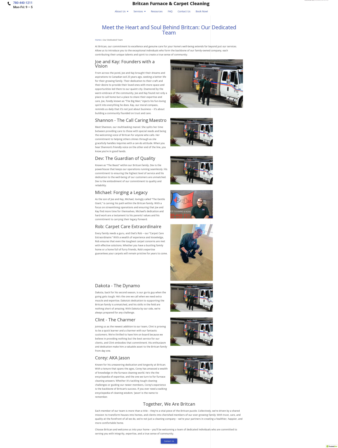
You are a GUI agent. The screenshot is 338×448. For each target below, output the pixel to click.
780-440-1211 (22, 3)
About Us (120, 11)
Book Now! (202, 11)
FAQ (170, 11)
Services (138, 11)
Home (98, 39)
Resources (157, 11)
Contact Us (184, 11)
